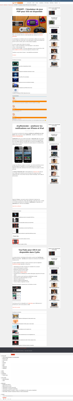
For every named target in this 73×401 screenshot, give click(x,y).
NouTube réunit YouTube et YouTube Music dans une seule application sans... (23, 334)
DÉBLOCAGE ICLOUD (7, 386)
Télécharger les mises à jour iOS (9, 387)
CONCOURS (5, 360)
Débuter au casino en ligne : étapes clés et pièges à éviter (54, 33)
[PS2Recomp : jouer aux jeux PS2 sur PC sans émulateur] (15, 74)
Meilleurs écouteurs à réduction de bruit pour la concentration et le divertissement (54, 47)
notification (19, 206)
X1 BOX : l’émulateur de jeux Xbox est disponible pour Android (21, 66)
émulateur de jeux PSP (29, 33)
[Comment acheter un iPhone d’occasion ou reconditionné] (52, 13)
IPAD (3, 364)
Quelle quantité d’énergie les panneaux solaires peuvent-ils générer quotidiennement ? (54, 66)
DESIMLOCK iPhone (7, 384)
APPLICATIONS (6, 379)
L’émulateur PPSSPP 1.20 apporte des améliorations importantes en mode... (23, 71)
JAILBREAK (3, 373)
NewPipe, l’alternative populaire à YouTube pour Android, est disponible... (23, 345)
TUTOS (2, 372)
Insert (13, 354)
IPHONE (4, 362)
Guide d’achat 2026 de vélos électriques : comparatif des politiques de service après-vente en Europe (54, 40)
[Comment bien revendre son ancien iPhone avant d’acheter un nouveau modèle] (51, 22)
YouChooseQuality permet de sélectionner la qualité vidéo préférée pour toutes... (24, 233)
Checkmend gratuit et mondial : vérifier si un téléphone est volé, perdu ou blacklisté (19, 390)
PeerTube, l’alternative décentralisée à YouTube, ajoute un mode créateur (23, 323)
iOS (3, 361)
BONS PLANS (5, 358)
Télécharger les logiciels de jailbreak (10, 388)
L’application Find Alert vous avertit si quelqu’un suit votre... (21, 238)
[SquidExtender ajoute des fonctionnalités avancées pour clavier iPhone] (15, 220)
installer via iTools (18, 49)
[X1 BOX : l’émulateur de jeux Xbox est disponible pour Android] (15, 63)
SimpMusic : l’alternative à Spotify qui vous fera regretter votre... (21, 329)
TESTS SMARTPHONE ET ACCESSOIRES (11, 357)
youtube (18, 307)
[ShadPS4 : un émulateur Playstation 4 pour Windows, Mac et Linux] (15, 85)
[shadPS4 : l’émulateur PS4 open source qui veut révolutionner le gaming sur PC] (15, 79)
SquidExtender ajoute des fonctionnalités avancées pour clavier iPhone (22, 222)
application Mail (36, 171)
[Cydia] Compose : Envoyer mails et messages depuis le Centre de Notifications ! (15, 348)
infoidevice (19, 118)
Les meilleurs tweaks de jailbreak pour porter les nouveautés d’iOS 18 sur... (23, 217)
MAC (3, 365)
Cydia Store (14, 206)
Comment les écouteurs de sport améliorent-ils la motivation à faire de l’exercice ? (54, 60)
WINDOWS (5, 366)
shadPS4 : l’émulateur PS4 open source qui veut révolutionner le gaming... (23, 82)
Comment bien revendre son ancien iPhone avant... (57, 22)
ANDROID (4, 368)
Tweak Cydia (5, 375)
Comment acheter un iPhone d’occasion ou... (57, 13)
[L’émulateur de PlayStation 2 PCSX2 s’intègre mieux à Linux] (15, 90)
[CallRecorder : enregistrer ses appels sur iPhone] (15, 241)
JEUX (4, 380)
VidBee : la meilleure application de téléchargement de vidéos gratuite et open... (24, 318)
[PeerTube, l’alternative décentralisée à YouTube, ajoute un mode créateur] (15, 321)
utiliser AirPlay (24, 272)
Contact (2, 394)
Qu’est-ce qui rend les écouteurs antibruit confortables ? (54, 53)
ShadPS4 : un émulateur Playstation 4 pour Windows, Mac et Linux (22, 87)
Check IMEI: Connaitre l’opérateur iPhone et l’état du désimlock (15, 391)
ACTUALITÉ (3, 355)
